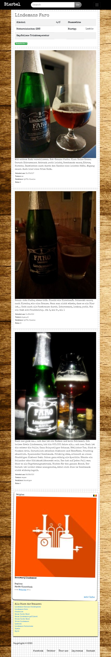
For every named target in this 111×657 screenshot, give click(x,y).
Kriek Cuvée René (22, 619)
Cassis (17, 629)
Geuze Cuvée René (22, 614)
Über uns (63, 651)
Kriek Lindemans (22, 621)
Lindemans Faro (21, 609)
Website (22, 590)
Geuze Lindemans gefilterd (26, 617)
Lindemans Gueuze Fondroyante (28, 607)
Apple (17, 631)
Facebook (38, 651)
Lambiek (18, 624)
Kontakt (90, 651)
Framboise (19, 612)
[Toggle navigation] (97, 5)
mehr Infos (89, 597)
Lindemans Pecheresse (24, 626)
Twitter (51, 651)
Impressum (77, 651)
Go (77, 4)
